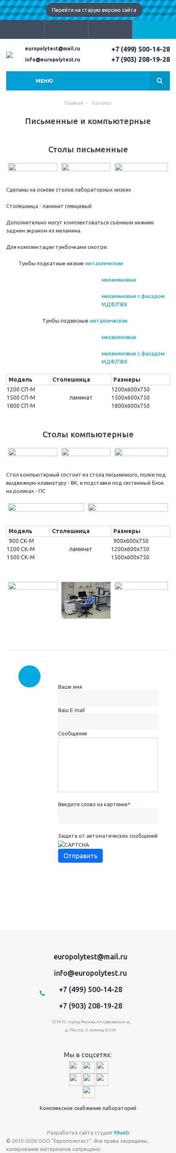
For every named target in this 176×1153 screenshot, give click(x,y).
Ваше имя (70, 687)
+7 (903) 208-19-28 (140, 59)
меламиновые (119, 280)
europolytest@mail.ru (52, 48)
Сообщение (72, 733)
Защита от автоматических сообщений (108, 836)
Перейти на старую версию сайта (94, 10)
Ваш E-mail (71, 710)
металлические (104, 263)
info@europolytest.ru (52, 59)
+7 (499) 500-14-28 (140, 49)
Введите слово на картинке (94, 804)
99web (121, 1132)
